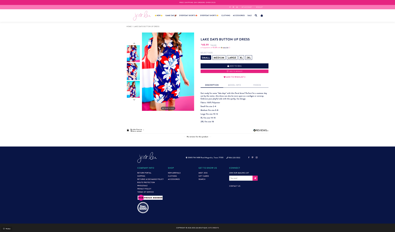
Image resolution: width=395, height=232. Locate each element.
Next (134, 100)
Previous (134, 43)
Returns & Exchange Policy (150, 179)
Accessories (174, 179)
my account (247, 7)
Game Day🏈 (171, 15)
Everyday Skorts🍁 (188, 15)
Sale (249, 15)
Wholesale (142, 186)
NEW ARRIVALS (174, 173)
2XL (249, 57)
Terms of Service (145, 192)
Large (232, 57)
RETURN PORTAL (144, 173)
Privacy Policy (144, 189)
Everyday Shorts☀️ (209, 15)
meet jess (203, 173)
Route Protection (146, 182)
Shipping (141, 176)
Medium (219, 57)
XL (241, 57)
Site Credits (213, 228)
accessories (239, 15)
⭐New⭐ (159, 15)
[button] (256, 15)
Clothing (225, 15)
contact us (234, 186)
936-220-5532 (234, 158)
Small (206, 57)
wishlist (259, 7)
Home (129, 26)
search (202, 179)
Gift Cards (204, 176)
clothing (172, 176)
